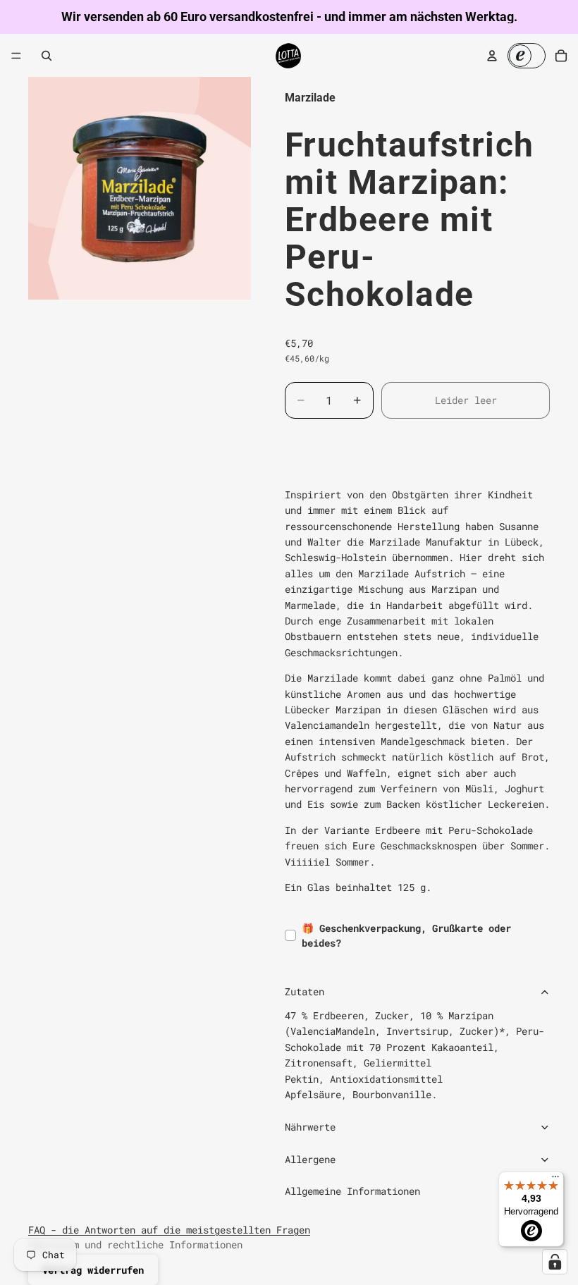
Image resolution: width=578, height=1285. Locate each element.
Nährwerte (310, 1126)
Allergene (310, 1159)
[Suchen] (46, 55)
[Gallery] (139, 188)
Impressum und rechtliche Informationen (135, 1244)
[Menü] (16, 55)
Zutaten (304, 991)
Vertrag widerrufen (93, 1270)
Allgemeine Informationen (352, 1191)
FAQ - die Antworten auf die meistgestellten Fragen (169, 1229)
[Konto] (492, 55)
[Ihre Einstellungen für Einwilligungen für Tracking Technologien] (555, 1262)
